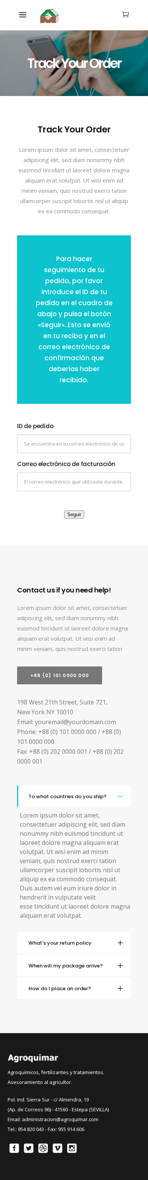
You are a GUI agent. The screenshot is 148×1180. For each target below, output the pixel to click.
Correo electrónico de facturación (66, 464)
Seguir (74, 514)
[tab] (74, 796)
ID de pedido (35, 426)
